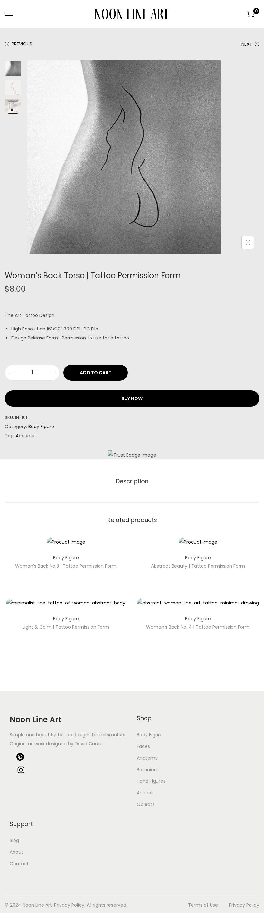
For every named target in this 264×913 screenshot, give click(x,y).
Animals (146, 793)
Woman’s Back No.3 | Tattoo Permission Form (66, 566)
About (16, 852)
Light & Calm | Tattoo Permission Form (66, 627)
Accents (25, 435)
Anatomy (147, 758)
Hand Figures (151, 781)
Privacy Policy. (69, 905)
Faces (143, 746)
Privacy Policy (244, 905)
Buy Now (132, 398)
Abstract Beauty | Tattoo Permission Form (198, 566)
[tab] (132, 481)
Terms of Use (203, 905)
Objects (146, 804)
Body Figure (41, 426)
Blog (14, 840)
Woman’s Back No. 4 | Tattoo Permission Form (198, 627)
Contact (19, 863)
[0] (250, 14)
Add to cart (95, 372)
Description (132, 481)
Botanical (147, 769)
